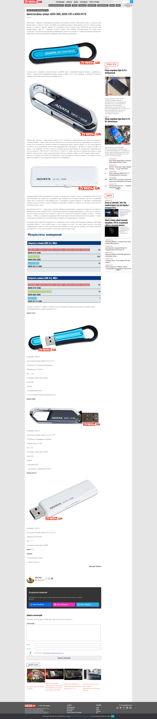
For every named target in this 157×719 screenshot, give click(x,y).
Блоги (97, 709)
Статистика (69, 711)
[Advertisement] (118, 23)
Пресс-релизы (94, 2)
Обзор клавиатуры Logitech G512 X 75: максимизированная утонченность (115, 174)
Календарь (83, 2)
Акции (97, 708)
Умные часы (82, 5)
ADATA (29, 10)
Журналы (98, 711)
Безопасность (91, 5)
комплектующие (40, 10)
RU (128, 5)
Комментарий (30, 623)
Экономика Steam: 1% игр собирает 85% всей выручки (117, 261)
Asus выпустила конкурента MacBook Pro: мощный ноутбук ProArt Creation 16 (116, 249)
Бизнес (112, 5)
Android (75, 5)
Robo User (38, 578)
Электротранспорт (103, 5)
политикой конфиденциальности (53, 653)
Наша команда (70, 709)
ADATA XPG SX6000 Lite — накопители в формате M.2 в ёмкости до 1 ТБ (73, 686)
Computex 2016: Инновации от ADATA (35, 688)
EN (131, 5)
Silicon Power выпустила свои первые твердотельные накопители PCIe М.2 (91, 687)
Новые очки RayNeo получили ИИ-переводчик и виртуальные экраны (117, 255)
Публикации (60, 2)
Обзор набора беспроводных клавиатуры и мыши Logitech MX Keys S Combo (116, 161)
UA (125, 5)
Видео (76, 2)
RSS (97, 713)
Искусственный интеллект (56, 5)
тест (47, 10)
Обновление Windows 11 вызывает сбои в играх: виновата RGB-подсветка (117, 242)
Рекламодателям (71, 707)
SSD (33, 10)
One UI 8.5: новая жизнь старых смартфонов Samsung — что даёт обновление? (116, 168)
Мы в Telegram (86, 604)
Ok (112, 716)
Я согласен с (49, 653)
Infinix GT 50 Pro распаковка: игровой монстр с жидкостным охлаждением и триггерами (117, 180)
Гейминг (68, 5)
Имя (28, 644)
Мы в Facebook (38, 604)
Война (118, 5)
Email (29, 649)
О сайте (69, 705)
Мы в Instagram (62, 604)
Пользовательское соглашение (74, 712)
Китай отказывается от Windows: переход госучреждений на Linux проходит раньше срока (118, 268)
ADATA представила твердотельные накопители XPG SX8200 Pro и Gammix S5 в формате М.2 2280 (54, 687)
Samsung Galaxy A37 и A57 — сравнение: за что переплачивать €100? (117, 187)
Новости (69, 2)
